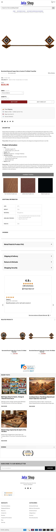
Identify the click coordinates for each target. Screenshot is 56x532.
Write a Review (51, 73)
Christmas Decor (33, 510)
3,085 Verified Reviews (28, 285)
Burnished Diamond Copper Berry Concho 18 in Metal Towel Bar (42, 351)
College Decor (32, 513)
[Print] (7, 121)
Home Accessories (33, 517)
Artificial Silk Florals (33, 506)
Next (54, 319)
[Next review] (53, 305)
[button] (28, 368)
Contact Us (3, 513)
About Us (3, 510)
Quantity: (4, 96)
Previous (51, 319)
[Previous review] (2, 305)
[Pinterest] (13, 121)
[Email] (5, 121)
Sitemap (3, 522)
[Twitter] (10, 121)
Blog (2, 520)
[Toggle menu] (2, 2)
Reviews (3, 515)
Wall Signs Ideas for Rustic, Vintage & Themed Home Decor (12, 397)
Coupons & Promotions (6, 517)
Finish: (5, 90)
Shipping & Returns (5, 508)
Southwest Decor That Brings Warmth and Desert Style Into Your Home (41, 397)
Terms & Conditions (5, 506)
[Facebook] (2, 121)
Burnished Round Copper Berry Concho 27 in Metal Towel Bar (14, 351)
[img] (28, 284)
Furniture (31, 515)
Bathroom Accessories (34, 508)
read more (4, 406)
